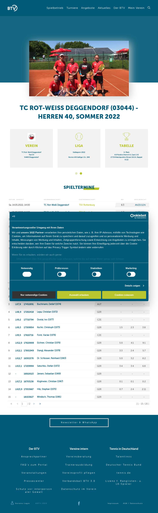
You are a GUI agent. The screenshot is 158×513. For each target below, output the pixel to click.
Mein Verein (136, 8)
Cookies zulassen (124, 295)
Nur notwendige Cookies (34, 295)
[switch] (61, 274)
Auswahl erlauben (79, 295)
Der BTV (119, 8)
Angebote (88, 8)
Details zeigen (132, 285)
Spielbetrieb (55, 8)
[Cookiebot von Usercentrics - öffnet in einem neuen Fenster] (132, 216)
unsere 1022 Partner (32, 232)
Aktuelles (104, 8)
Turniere (72, 8)
